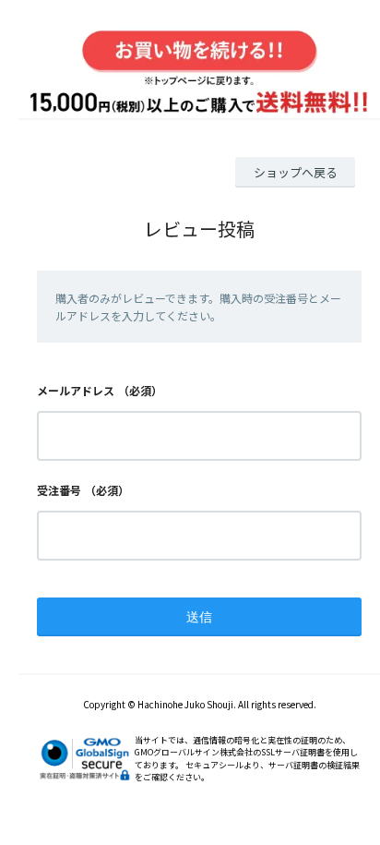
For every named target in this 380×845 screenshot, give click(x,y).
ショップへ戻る (296, 172)
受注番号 (59, 490)
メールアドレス (75, 390)
